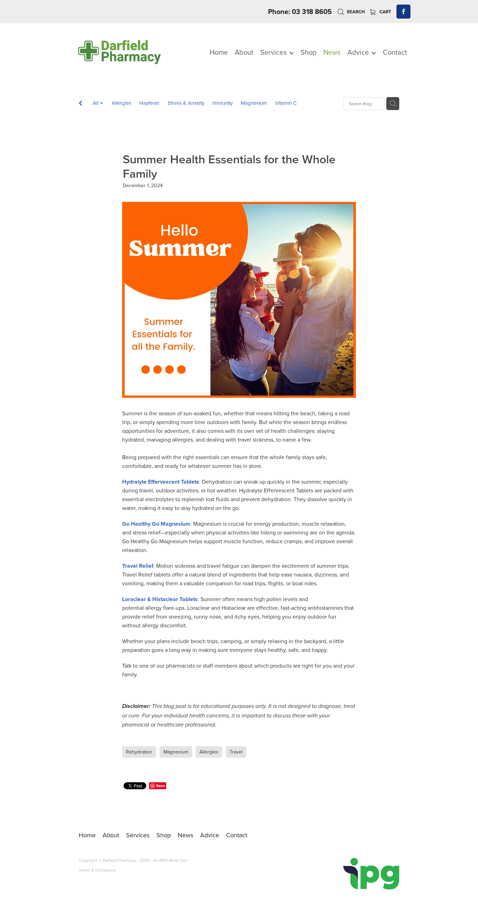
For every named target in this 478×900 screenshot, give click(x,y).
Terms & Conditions (97, 870)
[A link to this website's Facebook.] (403, 12)
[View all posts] (80, 104)
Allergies (121, 103)
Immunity (222, 103)
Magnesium (254, 103)
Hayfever (149, 103)
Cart (384, 11)
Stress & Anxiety (186, 103)
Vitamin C (286, 103)
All (96, 103)
